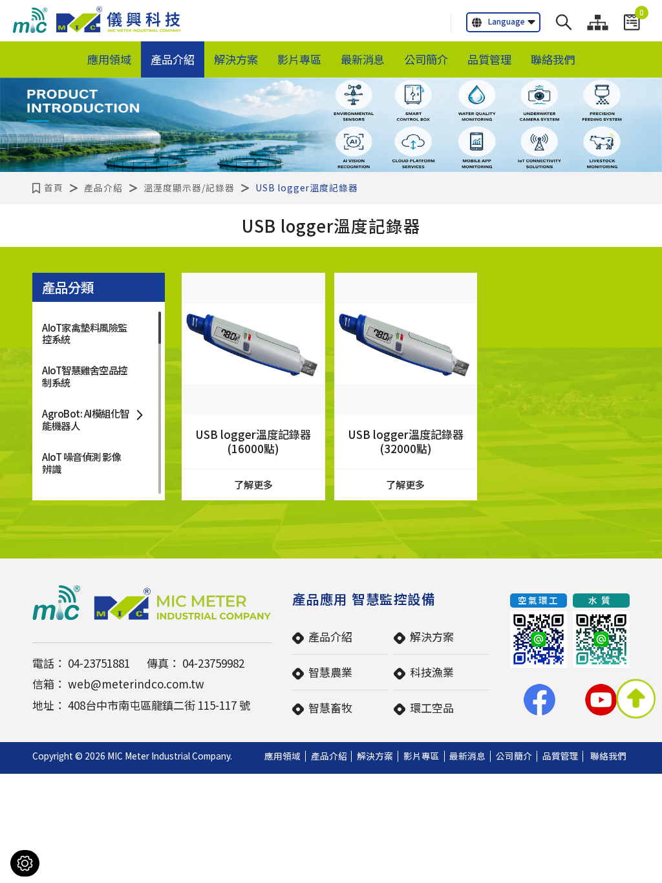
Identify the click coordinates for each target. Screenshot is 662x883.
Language (506, 21)
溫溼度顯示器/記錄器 (189, 187)
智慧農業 (330, 672)
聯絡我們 (553, 59)
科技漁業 (432, 672)
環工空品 (432, 707)
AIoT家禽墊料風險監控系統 (84, 333)
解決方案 (236, 59)
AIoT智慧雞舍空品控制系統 (84, 375)
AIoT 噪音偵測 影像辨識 (81, 462)
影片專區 (299, 59)
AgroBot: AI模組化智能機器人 (85, 419)
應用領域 (109, 59)
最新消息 (363, 59)
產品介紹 (173, 59)
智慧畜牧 (330, 707)
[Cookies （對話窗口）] (24, 863)
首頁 (53, 187)
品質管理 (489, 59)
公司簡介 (426, 59)
